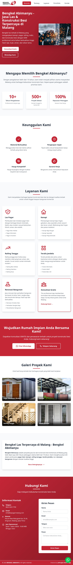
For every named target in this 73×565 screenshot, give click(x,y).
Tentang (36, 3)
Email (43, 516)
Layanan (46, 3)
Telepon (44, 524)
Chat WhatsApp (25, 346)
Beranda (27, 3)
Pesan (43, 532)
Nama (43, 508)
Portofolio (57, 3)
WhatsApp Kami (10, 55)
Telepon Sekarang (50, 346)
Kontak (67, 3)
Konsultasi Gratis (10, 49)
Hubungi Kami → (47, 304)
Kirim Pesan (54, 548)
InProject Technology (64, 562)
